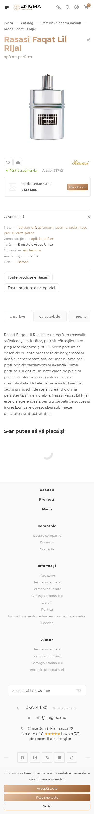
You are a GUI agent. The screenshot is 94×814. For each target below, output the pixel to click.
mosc (82, 227)
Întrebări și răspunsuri (47, 669)
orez (19, 233)
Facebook (22, 757)
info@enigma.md (50, 717)
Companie (47, 526)
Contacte (47, 549)
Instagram (35, 757)
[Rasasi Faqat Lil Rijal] (47, 107)
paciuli (9, 233)
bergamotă (27, 227)
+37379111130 (35, 708)
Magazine (47, 575)
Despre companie (47, 535)
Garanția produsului (47, 596)
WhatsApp (59, 757)
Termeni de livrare (47, 589)
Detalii (47, 602)
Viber (47, 757)
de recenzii (39, 738)
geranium (46, 227)
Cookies (47, 623)
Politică (47, 609)
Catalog (47, 490)
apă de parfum (42, 239)
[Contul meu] (76, 7)
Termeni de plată (47, 582)
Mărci (47, 509)
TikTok (72, 757)
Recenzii (47, 542)
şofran (29, 233)
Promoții (47, 499)
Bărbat (22, 262)
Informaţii (47, 566)
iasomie (61, 227)
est (25, 250)
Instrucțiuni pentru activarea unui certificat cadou (47, 616)
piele (73, 227)
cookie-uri (26, 773)
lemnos (35, 250)
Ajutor (47, 639)
